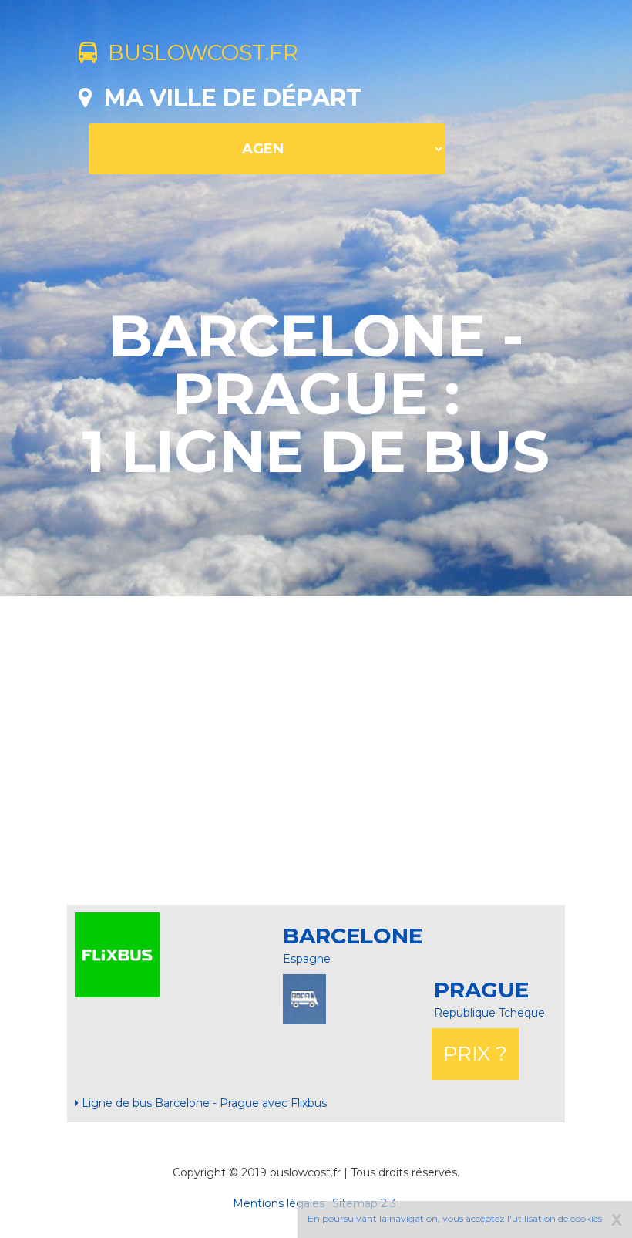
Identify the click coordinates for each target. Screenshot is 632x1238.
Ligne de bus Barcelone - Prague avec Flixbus (203, 1103)
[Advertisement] (355, 751)
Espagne (307, 959)
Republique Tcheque (489, 1013)
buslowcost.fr (197, 52)
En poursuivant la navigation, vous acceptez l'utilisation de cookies (455, 1218)
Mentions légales (278, 1203)
